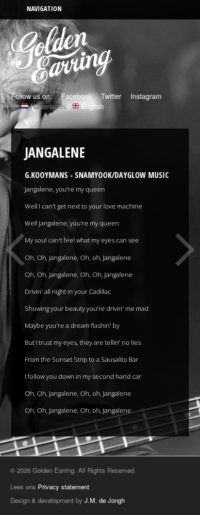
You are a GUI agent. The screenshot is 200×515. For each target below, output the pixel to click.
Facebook (75, 96)
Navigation (44, 8)
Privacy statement (63, 486)
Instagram (145, 96)
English (93, 106)
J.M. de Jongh (104, 500)
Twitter (110, 96)
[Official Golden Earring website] (63, 79)
